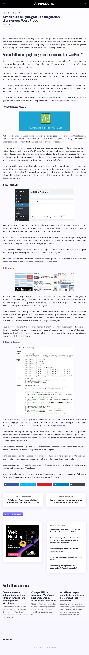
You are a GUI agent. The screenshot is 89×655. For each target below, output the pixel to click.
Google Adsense (57, 425)
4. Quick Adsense (11, 342)
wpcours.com (41, 647)
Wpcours (7, 639)
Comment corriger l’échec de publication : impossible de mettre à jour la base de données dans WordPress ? (65, 540)
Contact (54, 647)
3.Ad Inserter (9, 268)
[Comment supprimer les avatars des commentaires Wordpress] (66, 500)
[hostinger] (22, 541)
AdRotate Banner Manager (15, 136)
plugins (7, 25)
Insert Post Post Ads (48, 228)
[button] (4, 4)
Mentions (48, 647)
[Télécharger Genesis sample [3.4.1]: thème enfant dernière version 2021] (23, 500)
